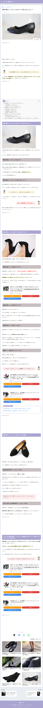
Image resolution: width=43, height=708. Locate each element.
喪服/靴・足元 (38, 639)
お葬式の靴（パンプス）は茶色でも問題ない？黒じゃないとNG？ (17, 408)
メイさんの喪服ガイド (7, 1)
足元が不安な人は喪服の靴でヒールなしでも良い (13, 116)
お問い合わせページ (21, 704)
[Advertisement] (21, 51)
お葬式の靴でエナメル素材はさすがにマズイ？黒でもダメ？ (16, 410)
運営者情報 (15, 704)
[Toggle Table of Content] (38, 101)
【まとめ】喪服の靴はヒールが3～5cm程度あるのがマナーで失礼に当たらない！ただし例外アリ (21, 118)
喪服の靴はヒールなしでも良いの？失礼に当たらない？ (14, 103)
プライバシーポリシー (29, 704)
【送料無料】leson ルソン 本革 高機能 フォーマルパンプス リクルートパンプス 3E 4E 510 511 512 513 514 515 (24, 393)
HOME (22, 702)
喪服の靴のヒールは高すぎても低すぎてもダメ (12, 107)
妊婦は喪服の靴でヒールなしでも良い (12, 115)
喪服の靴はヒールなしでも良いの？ (11, 104)
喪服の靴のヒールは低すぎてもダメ (11, 110)
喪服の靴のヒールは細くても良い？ (11, 111)
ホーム (11, 704)
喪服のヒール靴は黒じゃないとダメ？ (12, 112)
